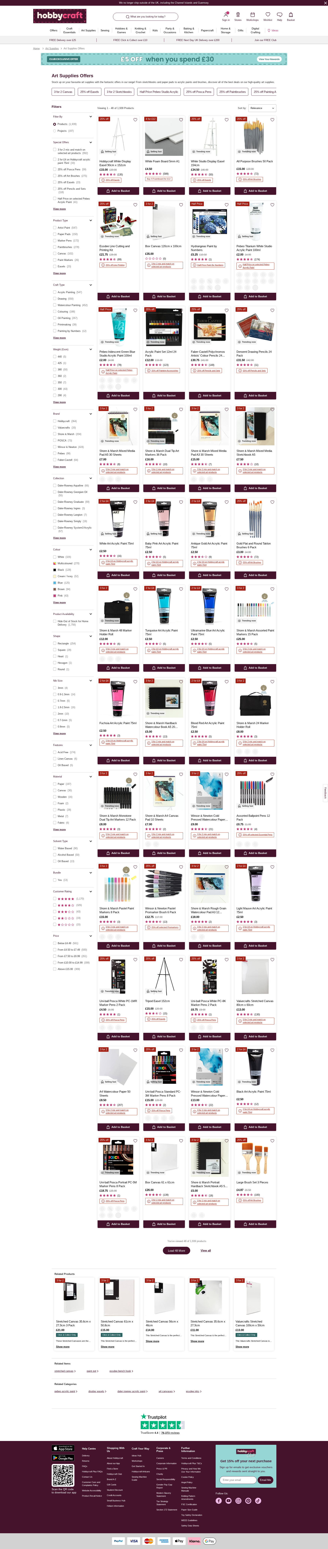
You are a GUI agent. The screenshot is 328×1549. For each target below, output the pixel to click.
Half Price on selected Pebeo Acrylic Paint (256, 265)
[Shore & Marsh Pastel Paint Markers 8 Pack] (118, 884)
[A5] (102, 479)
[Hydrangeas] (194, 281)
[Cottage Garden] (226, 281)
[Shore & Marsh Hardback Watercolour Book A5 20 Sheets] (164, 698)
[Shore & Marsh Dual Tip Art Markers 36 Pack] (164, 426)
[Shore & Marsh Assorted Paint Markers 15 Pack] (255, 606)
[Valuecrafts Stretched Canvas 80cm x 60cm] (255, 976)
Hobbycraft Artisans (141, 1471)
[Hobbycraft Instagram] (238, 1501)
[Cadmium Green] (263, 275)
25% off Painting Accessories (272, 91)
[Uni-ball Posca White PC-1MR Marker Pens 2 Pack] (118, 976)
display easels (96, 1391)
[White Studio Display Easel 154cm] (210, 137)
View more (59, 208)
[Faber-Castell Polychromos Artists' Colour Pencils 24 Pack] (210, 327)
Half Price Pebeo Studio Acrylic (159, 91)
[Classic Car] (202, 281)
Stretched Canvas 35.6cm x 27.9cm (208, 1323)
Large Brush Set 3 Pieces (252, 1182)
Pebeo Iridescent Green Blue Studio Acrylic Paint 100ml (117, 353)
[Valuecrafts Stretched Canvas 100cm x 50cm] (254, 1298)
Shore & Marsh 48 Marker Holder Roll (115, 632)
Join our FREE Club (265, 40)
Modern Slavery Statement (163, 1494)
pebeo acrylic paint (64, 1391)
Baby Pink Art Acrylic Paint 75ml (161, 545)
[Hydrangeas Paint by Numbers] (210, 221)
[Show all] (218, 287)
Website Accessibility (91, 1490)
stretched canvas (63, 1371)
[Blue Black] (110, 380)
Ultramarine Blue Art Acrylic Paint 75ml (208, 632)
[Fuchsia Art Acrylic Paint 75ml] (118, 698)
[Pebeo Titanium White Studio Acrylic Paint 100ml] (255, 221)
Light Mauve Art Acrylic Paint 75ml (254, 910)
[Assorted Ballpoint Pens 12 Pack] (255, 791)
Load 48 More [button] (176, 1250)
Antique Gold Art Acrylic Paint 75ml (209, 545)
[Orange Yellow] (110, 387)
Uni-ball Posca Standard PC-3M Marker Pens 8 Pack (163, 1093)
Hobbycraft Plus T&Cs (191, 1463)
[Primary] (118, 937)
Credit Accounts (114, 1495)
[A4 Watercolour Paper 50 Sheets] (118, 1067)
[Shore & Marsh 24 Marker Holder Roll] (255, 698)
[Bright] (110, 937)
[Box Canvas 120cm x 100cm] (164, 221)
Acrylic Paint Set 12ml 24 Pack (160, 353)
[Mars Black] (263, 281)
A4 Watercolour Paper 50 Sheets (114, 1093)
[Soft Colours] (156, 1118)
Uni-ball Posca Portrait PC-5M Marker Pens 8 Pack (118, 1184)
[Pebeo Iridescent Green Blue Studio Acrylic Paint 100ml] (118, 327)
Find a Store (112, 1469)
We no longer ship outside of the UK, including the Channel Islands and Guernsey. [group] (164, 2)
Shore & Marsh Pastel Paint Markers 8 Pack (116, 910)
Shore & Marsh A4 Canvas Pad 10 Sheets (161, 817)
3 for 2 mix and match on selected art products (162, 265)
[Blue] (247, 844)
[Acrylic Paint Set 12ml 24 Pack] (164, 327)
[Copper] (134, 380)
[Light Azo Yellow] (247, 275)
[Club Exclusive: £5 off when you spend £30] (164, 59)
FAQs (84, 1466)
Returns (85, 1461)
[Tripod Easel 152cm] (164, 976)
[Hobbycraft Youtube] (229, 1501)
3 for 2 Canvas (63, 91)
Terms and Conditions (191, 1458)
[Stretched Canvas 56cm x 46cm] (164, 1298)
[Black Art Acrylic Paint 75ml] (255, 1067)
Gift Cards (111, 1485)
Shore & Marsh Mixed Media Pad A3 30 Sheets (208, 452)
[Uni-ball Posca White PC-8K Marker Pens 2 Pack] (210, 976)
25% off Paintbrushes (232, 91)
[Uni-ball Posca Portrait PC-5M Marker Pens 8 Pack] (118, 1158)
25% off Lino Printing (115, 265)
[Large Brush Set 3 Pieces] (255, 1158)
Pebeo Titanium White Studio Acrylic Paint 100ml (254, 248)
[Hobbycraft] (59, 17)
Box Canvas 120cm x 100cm (163, 246)
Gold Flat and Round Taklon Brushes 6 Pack (254, 545)
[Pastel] (102, 937)
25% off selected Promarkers (164, 927)
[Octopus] (210, 287)
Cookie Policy (187, 1477)
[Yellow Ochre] (271, 281)
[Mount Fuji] (210, 281)
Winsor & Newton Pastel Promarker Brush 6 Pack (160, 910)
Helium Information (115, 1506)
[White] (102, 1028)
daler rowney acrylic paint (131, 1391)
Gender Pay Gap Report (164, 1486)
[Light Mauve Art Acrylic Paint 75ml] (255, 884)
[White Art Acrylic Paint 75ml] (118, 519)
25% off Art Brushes (252, 179)
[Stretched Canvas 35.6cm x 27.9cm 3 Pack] (74, 1298)
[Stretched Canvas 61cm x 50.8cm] (119, 1298)
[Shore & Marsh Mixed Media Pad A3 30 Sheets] (210, 426)
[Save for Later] (135, 120)
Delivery (86, 1455)
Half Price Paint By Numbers (210, 265)
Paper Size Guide (189, 1510)
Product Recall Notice (92, 1496)
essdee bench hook (120, 1371)
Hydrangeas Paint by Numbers (204, 248)
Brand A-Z (111, 1479)
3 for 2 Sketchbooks (119, 91)
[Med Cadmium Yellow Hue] (255, 281)
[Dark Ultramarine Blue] (255, 275)
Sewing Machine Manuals (188, 1489)
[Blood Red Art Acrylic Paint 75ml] (210, 698)
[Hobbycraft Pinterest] (248, 1501)
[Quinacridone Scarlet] (239, 281)
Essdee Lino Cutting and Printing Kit (114, 248)
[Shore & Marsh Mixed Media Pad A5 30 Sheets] (118, 426)
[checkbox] (72, 151)
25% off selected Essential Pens (257, 834)
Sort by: (242, 108)
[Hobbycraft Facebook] (219, 1501)
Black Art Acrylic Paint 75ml (254, 1091)
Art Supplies (52, 48)
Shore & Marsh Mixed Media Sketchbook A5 (254, 452)
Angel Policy (186, 1482)
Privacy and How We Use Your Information (191, 1470)
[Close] (325, 3)
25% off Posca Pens (198, 91)
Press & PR (161, 1469)
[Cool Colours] (110, 1215)
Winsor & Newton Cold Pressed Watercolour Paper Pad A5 (208, 818)
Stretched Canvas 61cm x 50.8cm (117, 1323)
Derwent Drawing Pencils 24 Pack (254, 353)
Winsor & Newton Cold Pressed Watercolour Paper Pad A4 (208, 1094)
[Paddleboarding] (202, 287)
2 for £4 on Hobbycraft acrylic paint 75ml (119, 562)
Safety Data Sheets (190, 1526)
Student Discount (115, 1490)
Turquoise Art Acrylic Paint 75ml (161, 632)
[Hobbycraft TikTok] (258, 1501)
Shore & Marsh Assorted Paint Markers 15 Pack (255, 632)
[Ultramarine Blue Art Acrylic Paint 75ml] (210, 606)
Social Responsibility (165, 1479)
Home (36, 48)
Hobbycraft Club (114, 1474)
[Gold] (126, 380)
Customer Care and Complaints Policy (91, 1483)
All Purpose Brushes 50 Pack (255, 161)
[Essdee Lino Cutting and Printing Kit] (118, 221)
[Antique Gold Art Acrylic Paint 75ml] (210, 519)
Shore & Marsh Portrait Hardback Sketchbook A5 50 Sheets (208, 1184)
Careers (160, 1458)
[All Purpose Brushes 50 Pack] (255, 137)
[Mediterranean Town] (194, 287)
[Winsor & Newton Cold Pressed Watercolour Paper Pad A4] (210, 1067)
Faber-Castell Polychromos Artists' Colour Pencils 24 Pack (208, 354)
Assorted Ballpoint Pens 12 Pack (253, 817)
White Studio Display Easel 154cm (207, 163)
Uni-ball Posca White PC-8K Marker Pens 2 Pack (208, 1002)
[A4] (148, 844)
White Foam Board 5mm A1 (162, 161)
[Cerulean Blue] (239, 287)
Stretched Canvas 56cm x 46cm (162, 1323)
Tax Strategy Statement (162, 1503)
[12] (118, 659)
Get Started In (138, 1466)
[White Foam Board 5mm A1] (164, 137)
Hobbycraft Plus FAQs (92, 1471)
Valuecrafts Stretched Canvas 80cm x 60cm (255, 1002)
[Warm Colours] (102, 1215)
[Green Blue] (102, 380)
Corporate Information (166, 1463)
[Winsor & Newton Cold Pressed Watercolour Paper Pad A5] (210, 791)
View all (206, 1250)
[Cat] (218, 281)
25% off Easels (89, 91)
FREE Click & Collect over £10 (130, 40)
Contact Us (87, 1477)
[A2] (118, 479)
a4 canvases (166, 1391)
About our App (113, 1463)
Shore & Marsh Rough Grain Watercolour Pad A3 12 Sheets (208, 910)
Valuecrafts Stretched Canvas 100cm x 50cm (250, 1323)
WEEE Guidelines (189, 1520)
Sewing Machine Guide (139, 1478)
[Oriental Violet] (247, 281)
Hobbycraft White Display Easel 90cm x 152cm (115, 163)
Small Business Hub (116, 1500)
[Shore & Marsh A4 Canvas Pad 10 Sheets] (164, 791)
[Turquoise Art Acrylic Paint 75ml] (164, 606)
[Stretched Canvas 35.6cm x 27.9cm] (209, 1298)
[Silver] (118, 380)
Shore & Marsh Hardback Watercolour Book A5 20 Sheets (161, 725)
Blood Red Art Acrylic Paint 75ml (207, 724)
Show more (62, 1346)
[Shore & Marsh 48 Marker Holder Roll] (118, 606)
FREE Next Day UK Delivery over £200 (197, 40)
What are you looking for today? (147, 16)
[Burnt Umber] (247, 287)
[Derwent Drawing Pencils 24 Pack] (255, 327)
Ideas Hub (136, 1455)
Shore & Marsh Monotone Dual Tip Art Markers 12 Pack (117, 817)
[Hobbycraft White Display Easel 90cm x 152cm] (118, 137)
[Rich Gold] (102, 387)
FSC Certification (189, 1504)
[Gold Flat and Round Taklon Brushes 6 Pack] (255, 519)
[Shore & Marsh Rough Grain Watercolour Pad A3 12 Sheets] (210, 884)
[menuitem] (53, 30)
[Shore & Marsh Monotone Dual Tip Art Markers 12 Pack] (118, 791)
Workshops (137, 1461)
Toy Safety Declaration (191, 1515)
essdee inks (192, 1391)
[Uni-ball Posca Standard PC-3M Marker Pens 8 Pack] (164, 1067)
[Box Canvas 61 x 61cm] (164, 1158)
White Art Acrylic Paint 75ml (116, 543)
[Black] (255, 844)
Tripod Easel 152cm (157, 1001)
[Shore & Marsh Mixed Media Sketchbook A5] (255, 426)
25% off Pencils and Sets (208, 370)
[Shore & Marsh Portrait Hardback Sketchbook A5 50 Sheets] (210, 1158)
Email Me (265, 1479)
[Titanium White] (239, 275)
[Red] (239, 844)
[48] (102, 659)
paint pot (91, 1371)
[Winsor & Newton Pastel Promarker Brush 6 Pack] (164, 884)
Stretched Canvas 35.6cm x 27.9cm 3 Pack (73, 1323)
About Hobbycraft (115, 1458)
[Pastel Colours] (164, 1118)
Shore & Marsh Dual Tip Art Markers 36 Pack (162, 452)
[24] (110, 659)
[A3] (110, 479)
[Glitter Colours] (172, 1118)
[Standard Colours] (148, 1118)
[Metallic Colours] (110, 1209)
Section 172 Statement (166, 1510)
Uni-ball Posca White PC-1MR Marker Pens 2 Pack (118, 1002)
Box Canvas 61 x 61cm (159, 1182)
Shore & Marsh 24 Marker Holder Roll (253, 724)
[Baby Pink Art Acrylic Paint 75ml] (164, 519)
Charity (159, 1474)
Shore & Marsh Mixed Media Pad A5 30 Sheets (117, 452)
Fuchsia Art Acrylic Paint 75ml (117, 723)
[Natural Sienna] (271, 275)
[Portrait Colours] (102, 1209)
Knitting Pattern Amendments (188, 1497)
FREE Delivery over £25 (62, 40)
